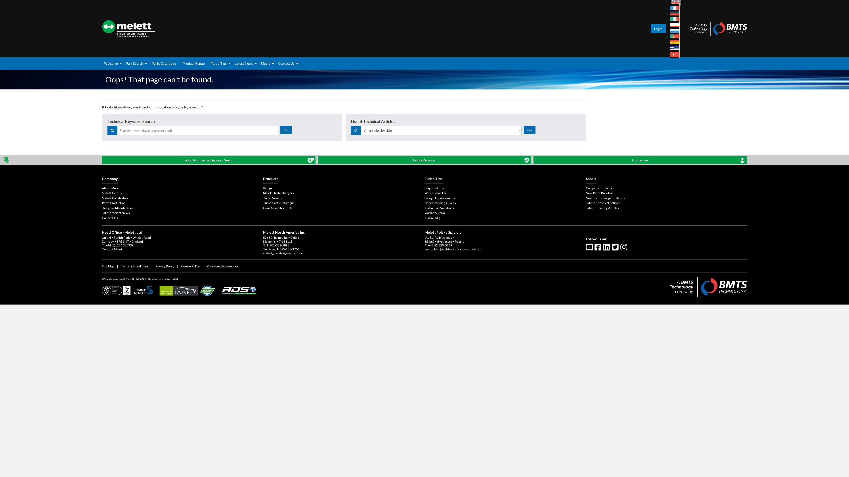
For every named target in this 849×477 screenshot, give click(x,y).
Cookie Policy (190, 266)
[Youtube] (590, 249)
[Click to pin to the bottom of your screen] (6, 160)
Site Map (108, 266)
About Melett (111, 188)
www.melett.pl (472, 249)
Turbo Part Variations (439, 208)
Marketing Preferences (223, 266)
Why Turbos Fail (435, 193)
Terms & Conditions (135, 266)
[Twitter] (616, 249)
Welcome (111, 63)
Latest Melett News (116, 213)
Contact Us (286, 63)
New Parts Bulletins (599, 193)
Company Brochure (599, 188)
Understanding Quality (440, 203)
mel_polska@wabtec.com (441, 249)
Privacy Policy (164, 266)
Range (267, 188)
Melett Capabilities (115, 198)
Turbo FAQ (432, 218)
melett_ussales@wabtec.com (283, 253)
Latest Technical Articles (603, 203)
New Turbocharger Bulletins (605, 198)
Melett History (112, 193)
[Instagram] (624, 249)
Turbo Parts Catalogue (279, 203)
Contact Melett (113, 249)
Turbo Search (272, 198)
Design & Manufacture (117, 208)
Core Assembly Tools (278, 208)
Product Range (194, 63)
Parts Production (114, 203)
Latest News (244, 63)
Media (265, 63)
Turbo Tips (219, 63)
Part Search (134, 63)
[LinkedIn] (607, 249)
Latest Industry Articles (602, 208)
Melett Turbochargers (278, 193)
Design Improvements (439, 198)
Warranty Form (434, 213)
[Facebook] (598, 249)
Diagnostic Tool (435, 188)
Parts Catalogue (164, 63)
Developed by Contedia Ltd (164, 279)
